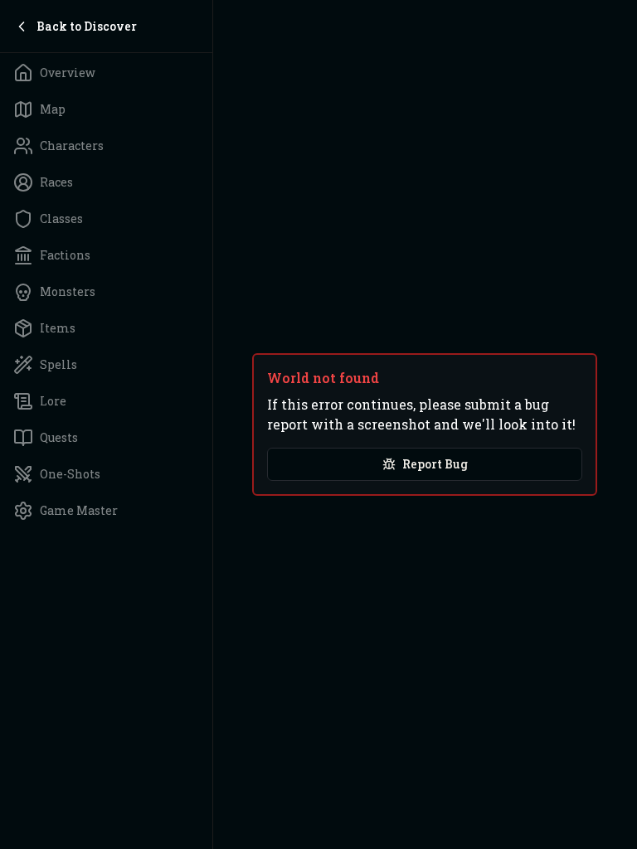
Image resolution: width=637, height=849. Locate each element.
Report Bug (435, 464)
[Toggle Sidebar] (212, 424)
